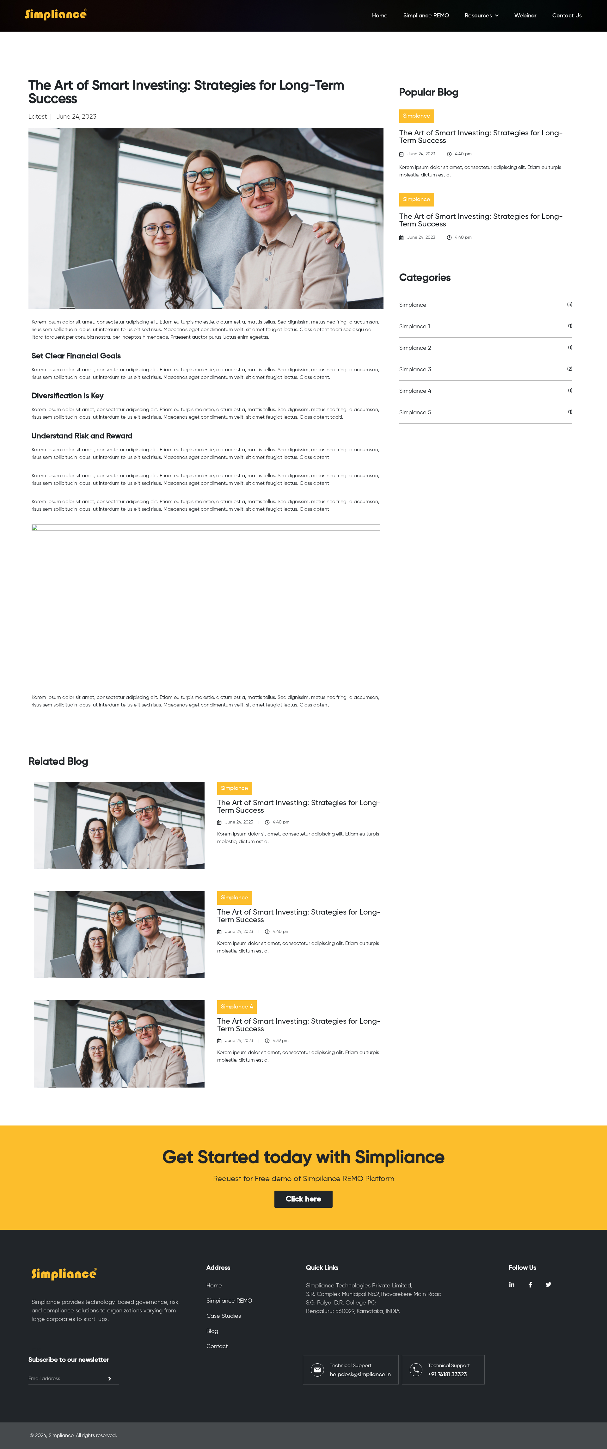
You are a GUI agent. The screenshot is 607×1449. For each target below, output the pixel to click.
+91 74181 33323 (447, 1375)
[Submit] (110, 1379)
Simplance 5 (415, 413)
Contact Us (567, 16)
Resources (478, 16)
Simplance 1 (414, 327)
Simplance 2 (415, 348)
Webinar (525, 16)
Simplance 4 (415, 391)
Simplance (412, 305)
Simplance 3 (415, 370)
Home (380, 16)
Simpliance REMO (426, 16)
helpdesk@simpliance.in (360, 1375)
